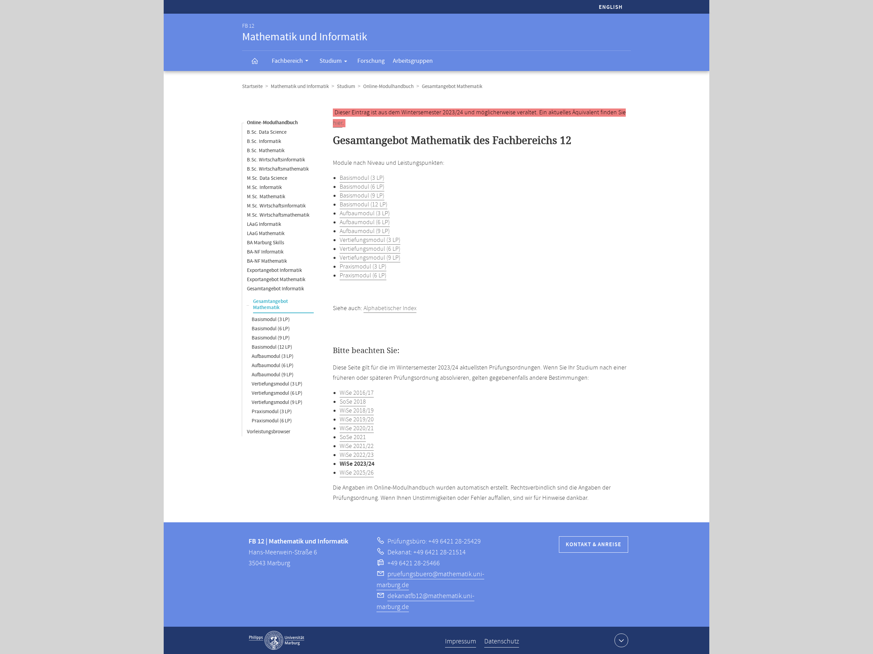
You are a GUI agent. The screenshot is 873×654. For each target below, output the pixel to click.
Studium (331, 61)
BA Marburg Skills (265, 242)
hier (337, 123)
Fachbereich (287, 61)
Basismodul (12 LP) (272, 347)
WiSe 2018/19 (357, 411)
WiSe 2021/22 (357, 446)
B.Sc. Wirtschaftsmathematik (278, 169)
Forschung (371, 61)
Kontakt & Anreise (593, 544)
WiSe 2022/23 (357, 455)
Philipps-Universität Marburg (276, 640)
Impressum (460, 641)
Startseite (252, 86)
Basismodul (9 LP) (271, 338)
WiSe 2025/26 (357, 473)
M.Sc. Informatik (264, 187)
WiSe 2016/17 (357, 393)
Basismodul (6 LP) (271, 328)
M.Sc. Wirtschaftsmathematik (278, 215)
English (611, 7)
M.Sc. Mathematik (266, 196)
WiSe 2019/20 (357, 420)
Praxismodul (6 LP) (272, 421)
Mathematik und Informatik (300, 86)
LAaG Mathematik (265, 233)
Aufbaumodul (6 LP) (273, 365)
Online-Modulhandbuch (388, 86)
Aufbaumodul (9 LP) (273, 375)
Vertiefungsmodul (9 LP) (277, 402)
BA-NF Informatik (265, 252)
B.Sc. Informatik (264, 141)
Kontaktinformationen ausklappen (621, 640)
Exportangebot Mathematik (276, 279)
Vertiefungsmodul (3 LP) (277, 384)
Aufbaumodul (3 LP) (273, 356)
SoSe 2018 (353, 402)
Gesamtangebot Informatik (275, 289)
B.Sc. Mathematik (265, 150)
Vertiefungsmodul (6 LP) (277, 393)
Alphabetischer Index (390, 308)
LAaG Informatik (264, 224)
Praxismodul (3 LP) (272, 411)
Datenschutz (501, 641)
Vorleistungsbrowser (268, 431)
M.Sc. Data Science (267, 178)
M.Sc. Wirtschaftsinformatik (276, 206)
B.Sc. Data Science (266, 132)
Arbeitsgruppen (413, 61)
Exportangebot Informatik (274, 270)
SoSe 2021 (353, 437)
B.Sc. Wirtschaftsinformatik (276, 160)
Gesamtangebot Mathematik (270, 304)
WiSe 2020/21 (357, 428)
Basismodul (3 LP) (271, 319)
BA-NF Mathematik (267, 261)
